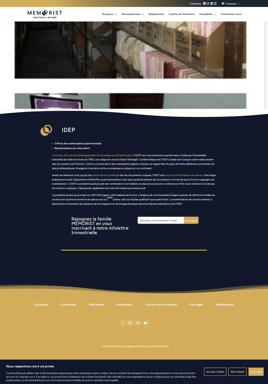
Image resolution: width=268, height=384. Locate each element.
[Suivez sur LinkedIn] (138, 323)
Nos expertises (131, 14)
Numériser (125, 304)
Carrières (195, 4)
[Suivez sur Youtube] (145, 323)
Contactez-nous (231, 14)
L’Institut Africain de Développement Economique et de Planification (92, 155)
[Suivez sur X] (122, 323)
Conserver (68, 304)
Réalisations (156, 14)
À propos (107, 14)
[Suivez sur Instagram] (130, 323)
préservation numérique (105, 175)
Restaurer (96, 304)
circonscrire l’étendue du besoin (184, 175)
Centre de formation (182, 14)
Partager (196, 304)
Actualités (205, 14)
